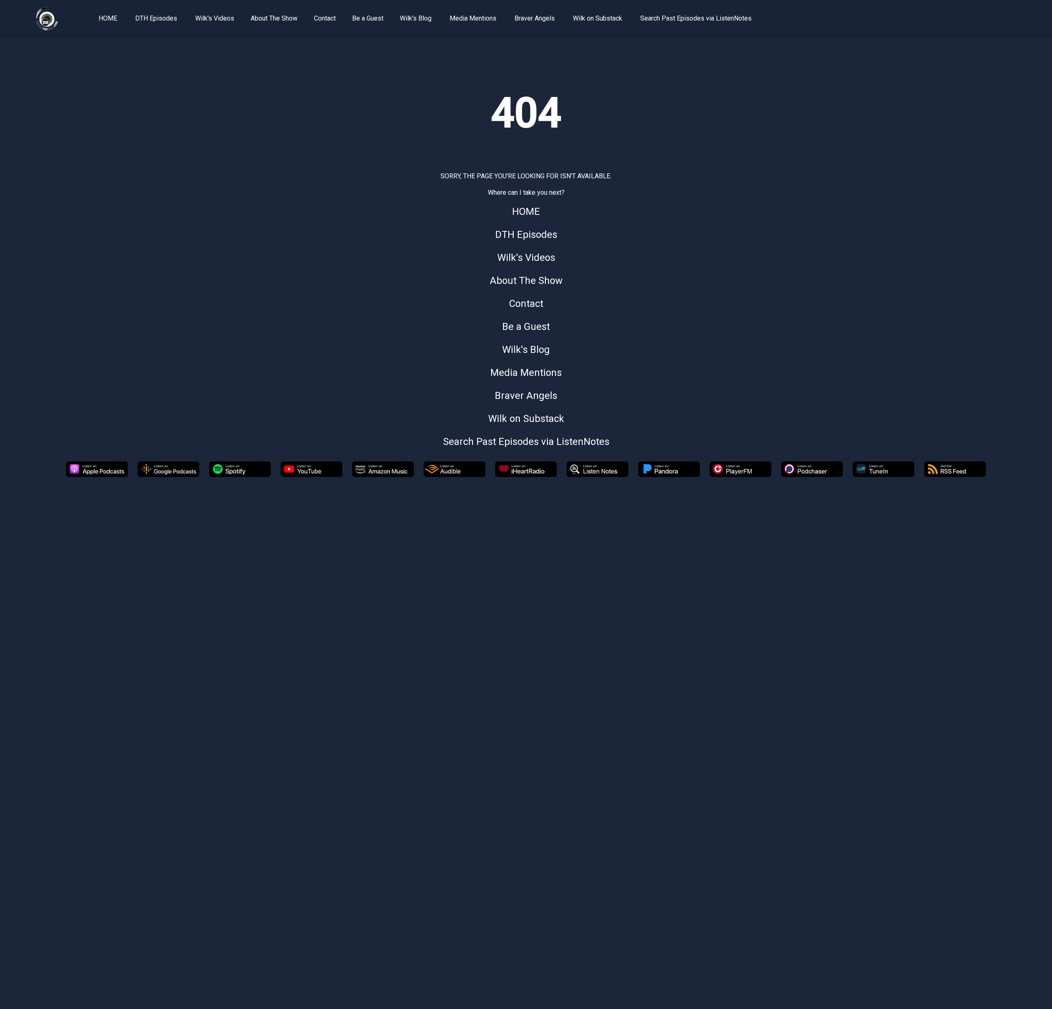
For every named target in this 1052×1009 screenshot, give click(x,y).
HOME (108, 18)
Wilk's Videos (214, 18)
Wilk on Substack (597, 18)
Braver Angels (534, 18)
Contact (325, 18)
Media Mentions (473, 18)
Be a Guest (367, 18)
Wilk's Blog (415, 18)
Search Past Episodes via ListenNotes (696, 18)
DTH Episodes (156, 18)
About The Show (274, 18)
